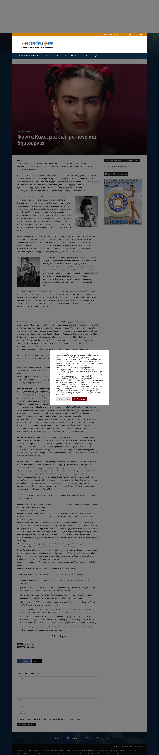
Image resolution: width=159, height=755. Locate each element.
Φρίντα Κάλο (30, 647)
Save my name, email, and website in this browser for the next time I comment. (50, 719)
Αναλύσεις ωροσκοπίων (24, 131)
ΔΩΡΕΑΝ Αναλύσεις (57, 56)
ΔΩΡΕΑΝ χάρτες (75, 56)
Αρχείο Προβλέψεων (121, 746)
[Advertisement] (70, 16)
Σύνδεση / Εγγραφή (134, 34)
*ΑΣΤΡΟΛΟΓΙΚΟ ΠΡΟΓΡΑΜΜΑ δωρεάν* (33, 56)
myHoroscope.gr (29, 644)
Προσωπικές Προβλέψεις (95, 56)
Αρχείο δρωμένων (136, 746)
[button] (139, 56)
